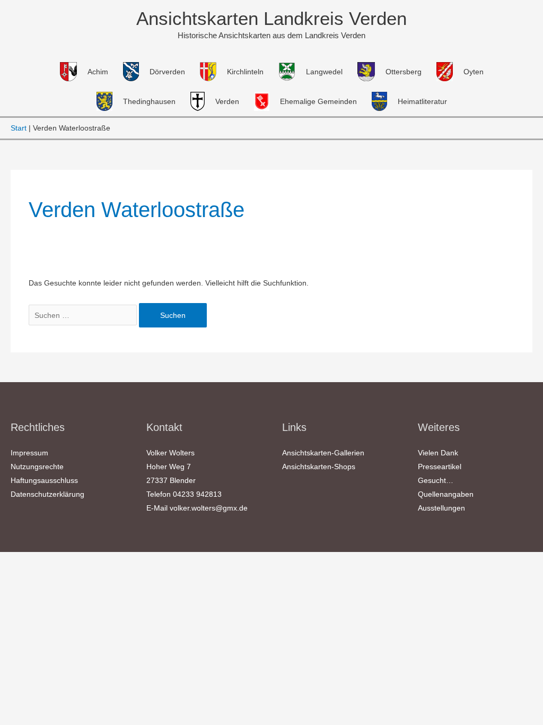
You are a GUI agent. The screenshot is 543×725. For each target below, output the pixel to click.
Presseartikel (439, 466)
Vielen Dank (438, 452)
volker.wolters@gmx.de (209, 508)
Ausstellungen (441, 508)
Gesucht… (435, 480)
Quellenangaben (446, 494)
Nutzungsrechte (37, 466)
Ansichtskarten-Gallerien (323, 452)
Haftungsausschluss (44, 480)
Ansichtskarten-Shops (318, 466)
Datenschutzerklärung (47, 494)
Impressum (29, 452)
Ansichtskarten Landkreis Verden (271, 18)
